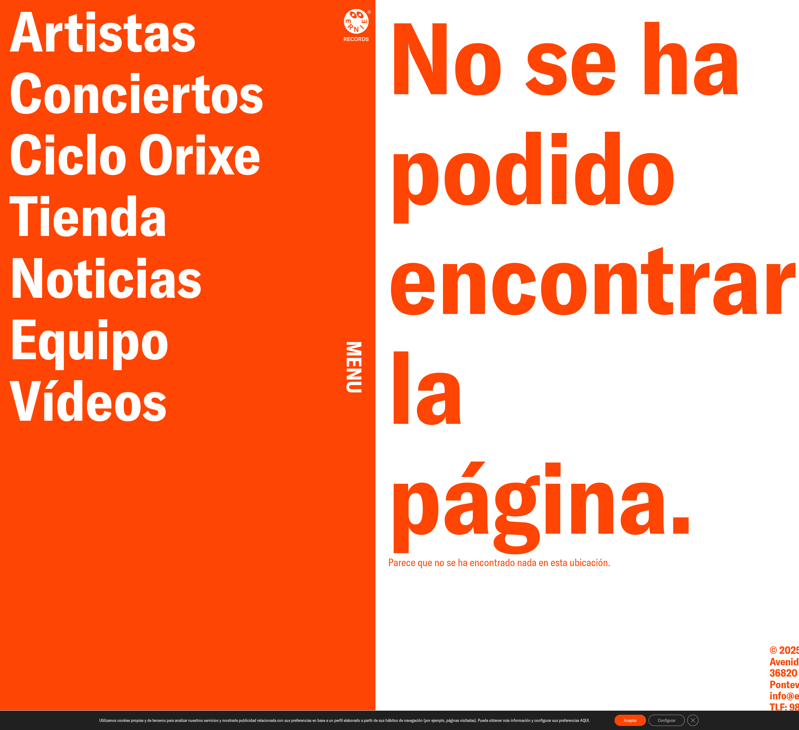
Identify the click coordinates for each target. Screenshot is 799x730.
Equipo (89, 338)
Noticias (117, 277)
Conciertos (136, 92)
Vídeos (88, 400)
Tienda (99, 215)
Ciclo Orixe (135, 153)
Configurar (666, 720)
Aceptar (630, 720)
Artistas (114, 30)
